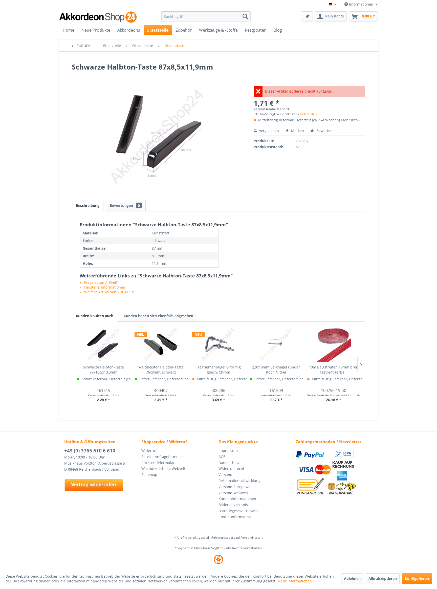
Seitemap (149, 474)
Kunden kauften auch (94, 315)
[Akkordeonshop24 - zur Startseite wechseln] (98, 17)
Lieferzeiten (308, 114)
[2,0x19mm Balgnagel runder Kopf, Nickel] (276, 344)
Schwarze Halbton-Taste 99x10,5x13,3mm (103, 370)
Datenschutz (229, 462)
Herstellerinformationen (104, 287)
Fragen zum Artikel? (100, 282)
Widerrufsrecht (231, 468)
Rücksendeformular (158, 462)
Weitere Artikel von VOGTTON (108, 292)
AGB (222, 456)
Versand (225, 474)
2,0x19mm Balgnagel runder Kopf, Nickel (276, 370)
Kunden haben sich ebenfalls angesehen (158, 315)
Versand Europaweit (236, 486)
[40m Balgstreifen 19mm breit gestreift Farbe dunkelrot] (333, 344)
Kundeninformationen (237, 498)
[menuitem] (206, 16)
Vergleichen (268, 130)
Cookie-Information (235, 516)
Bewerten (324, 130)
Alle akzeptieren (382, 578)
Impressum (228, 450)
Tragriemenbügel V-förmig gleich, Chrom (218, 370)
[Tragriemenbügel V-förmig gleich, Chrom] (218, 344)
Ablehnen (352, 578)
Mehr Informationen (294, 581)
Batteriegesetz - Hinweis (239, 510)
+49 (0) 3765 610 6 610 (89, 450)
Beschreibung (87, 205)
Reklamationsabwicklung (239, 480)
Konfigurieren (417, 578)
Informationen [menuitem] (361, 4)
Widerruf (149, 450)
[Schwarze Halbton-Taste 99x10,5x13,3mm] (103, 344)
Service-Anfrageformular (162, 456)
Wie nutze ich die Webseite (164, 468)
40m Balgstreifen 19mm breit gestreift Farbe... (333, 370)
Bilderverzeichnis (233, 504)
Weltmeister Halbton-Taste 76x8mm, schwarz (161, 370)
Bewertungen (125, 205)
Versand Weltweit (233, 492)
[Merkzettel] (307, 16)
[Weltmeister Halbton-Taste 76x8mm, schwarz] (161, 344)
